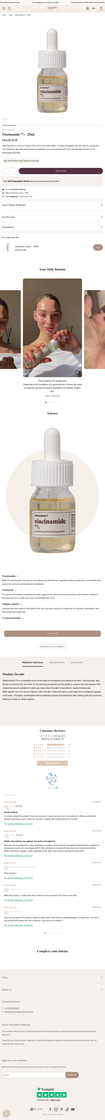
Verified (51, 787)
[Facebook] (50, 1109)
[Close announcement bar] (102, 2)
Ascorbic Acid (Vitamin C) (52, 647)
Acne (10, 15)
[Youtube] (73, 1109)
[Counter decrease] (4, 171)
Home (4, 15)
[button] (4, 8)
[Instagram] (56, 1109)
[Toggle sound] (77, 372)
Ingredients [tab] (57, 662)
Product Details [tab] (32, 662)
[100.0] (51, 778)
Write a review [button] (52, 763)
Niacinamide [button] (9, 576)
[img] (10, 802)
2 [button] (49, 933)
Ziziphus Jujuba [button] (10, 604)
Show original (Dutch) (20, 824)
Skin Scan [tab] (77, 662)
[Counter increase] (14, 171)
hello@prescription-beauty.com (18, 1011)
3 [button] (53, 933)
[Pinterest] (61, 1109)
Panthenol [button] (7, 590)
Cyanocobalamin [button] (11, 618)
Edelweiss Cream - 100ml (27, 246)
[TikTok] (67, 1109)
